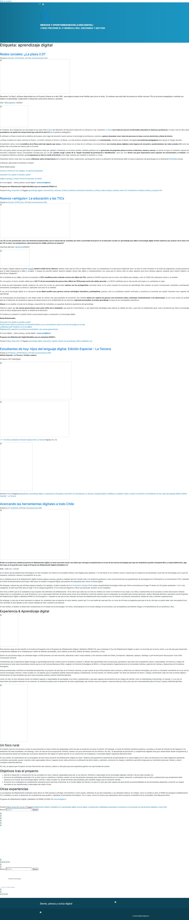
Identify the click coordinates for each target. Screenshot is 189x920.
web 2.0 (123, 190)
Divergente (59, 494)
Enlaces (49, 130)
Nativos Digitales (82, 341)
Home (44, 12)
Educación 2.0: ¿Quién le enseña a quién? (15, 175)
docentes (57, 190)
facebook (72, 190)
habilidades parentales (107, 807)
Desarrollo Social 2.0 (19, 807)
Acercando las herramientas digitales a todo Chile (37, 504)
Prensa (44, 15)
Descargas (46, 17)
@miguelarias (23, 494)
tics (91, 341)
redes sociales (106, 190)
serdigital (119, 494)
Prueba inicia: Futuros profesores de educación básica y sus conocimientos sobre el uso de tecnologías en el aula (42, 324)
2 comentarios (141, 807)
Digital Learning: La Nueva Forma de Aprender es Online (21, 179)
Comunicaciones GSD (39, 58)
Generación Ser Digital (5, 887)
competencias (49, 494)
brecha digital (82, 807)
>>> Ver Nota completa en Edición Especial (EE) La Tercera (22, 440)
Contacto (45, 19)
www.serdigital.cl (44, 183)
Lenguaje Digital (100, 494)
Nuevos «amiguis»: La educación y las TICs (32, 198)
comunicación (48, 190)
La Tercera (89, 494)
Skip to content (6, 1)
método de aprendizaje (66, 341)
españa (54, 341)
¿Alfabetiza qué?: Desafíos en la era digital (16, 327)
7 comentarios (144, 190)
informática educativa (85, 190)
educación (47, 341)
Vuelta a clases (129, 494)
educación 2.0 (69, 494)
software (116, 190)
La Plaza (108, 130)
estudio (31, 269)
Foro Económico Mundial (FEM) (81, 585)
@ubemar (19, 247)
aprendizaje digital (35, 190)
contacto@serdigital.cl (140, 916)
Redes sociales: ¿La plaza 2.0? (22, 54)
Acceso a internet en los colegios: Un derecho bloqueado (21, 171)
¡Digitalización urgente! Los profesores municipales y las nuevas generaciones (29, 329)
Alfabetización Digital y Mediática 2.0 (47, 807)
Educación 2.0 (17, 190)
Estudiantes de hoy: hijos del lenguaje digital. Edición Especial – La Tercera (55, 349)
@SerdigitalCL (10, 103)
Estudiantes (80, 494)
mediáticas (111, 494)
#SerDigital (173, 159)
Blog (9, 190)
